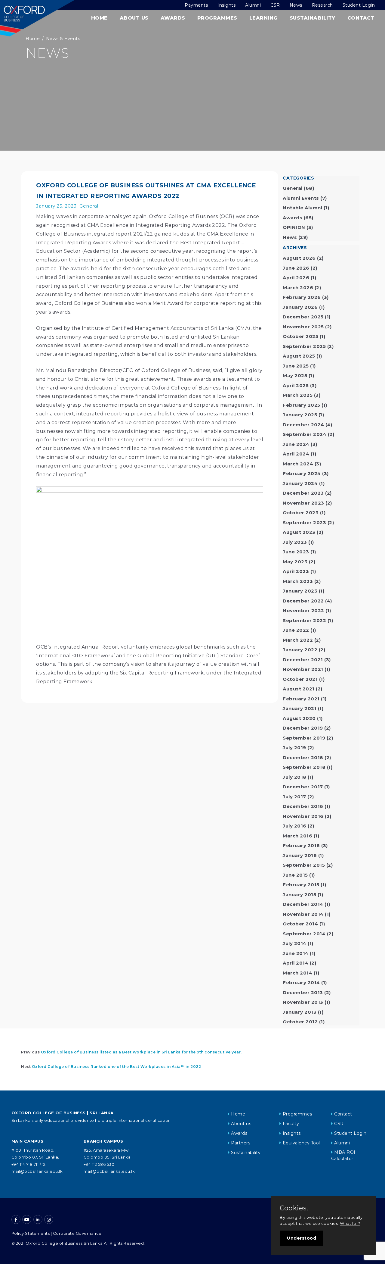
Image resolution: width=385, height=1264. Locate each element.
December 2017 (303, 787)
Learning (263, 18)
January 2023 (300, 591)
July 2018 (294, 777)
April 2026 (296, 277)
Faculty (291, 1123)
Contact (361, 18)
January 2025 (300, 415)
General (88, 206)
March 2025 (298, 395)
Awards (173, 18)
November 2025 (303, 327)
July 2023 (295, 542)
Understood (301, 1238)
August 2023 (299, 532)
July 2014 (294, 943)
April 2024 (296, 454)
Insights (226, 5)
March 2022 (298, 640)
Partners (240, 1143)
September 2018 (304, 767)
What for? (350, 1223)
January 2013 (299, 1012)
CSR (275, 5)
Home (99, 18)
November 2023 (303, 503)
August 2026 (299, 258)
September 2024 (304, 434)
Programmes (217, 18)
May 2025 (295, 375)
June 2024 (296, 444)
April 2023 (296, 571)
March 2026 (298, 287)
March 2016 (297, 836)
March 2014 (297, 973)
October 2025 (300, 336)
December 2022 (303, 601)
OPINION (294, 227)
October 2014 (300, 924)
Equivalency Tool (301, 1143)
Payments (196, 5)
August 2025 (299, 356)
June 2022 (296, 630)
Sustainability (312, 18)
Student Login (359, 5)
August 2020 (299, 718)
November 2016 (303, 816)
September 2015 (304, 865)
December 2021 (303, 659)
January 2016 (300, 855)
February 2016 (301, 845)
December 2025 (303, 317)
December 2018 (303, 757)
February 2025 (301, 405)
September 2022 (304, 620)
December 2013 (303, 992)
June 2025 (296, 366)
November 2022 (303, 610)
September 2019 (304, 738)
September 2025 (304, 346)
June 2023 (296, 552)
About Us (134, 18)
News (296, 5)
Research (322, 5)
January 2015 (299, 894)
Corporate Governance (77, 1233)
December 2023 (303, 493)
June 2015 (295, 875)
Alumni (253, 5)
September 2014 (304, 934)
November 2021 (303, 669)
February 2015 (301, 884)
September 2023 (304, 522)
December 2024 (303, 424)
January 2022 (300, 649)
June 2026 (296, 268)
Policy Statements (30, 1233)
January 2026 (300, 307)
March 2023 (298, 581)
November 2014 (303, 914)
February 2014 (301, 982)
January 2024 (300, 483)
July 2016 (294, 826)
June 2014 (296, 953)
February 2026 (302, 297)
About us (241, 1123)
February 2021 (301, 699)
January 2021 (299, 708)
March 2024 (298, 464)
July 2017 (294, 796)
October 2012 (300, 1022)
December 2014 (303, 904)
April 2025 (296, 385)
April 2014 (295, 963)
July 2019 (294, 747)
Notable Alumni (302, 208)
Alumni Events (301, 198)
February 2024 (302, 473)
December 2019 (303, 728)
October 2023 (301, 512)
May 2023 (295, 562)
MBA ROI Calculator (343, 1155)
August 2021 (299, 689)
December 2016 (303, 806)
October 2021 (300, 679)
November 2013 (303, 1002)
